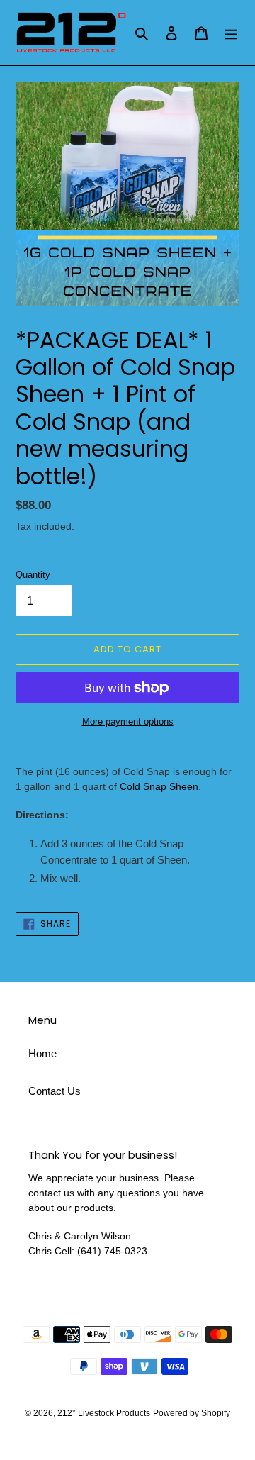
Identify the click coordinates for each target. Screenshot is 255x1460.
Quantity (33, 574)
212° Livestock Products (103, 1413)
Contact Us (54, 1091)
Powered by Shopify (191, 1413)
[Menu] (231, 33)
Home (42, 1053)
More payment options (128, 721)
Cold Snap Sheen (159, 786)
